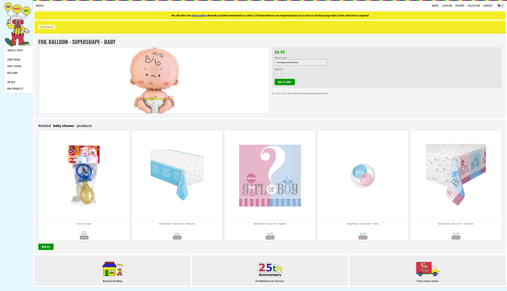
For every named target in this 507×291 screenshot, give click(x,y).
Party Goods (14, 66)
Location (447, 5)
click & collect (199, 15)
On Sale (11, 82)
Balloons (12, 72)
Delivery (459, 5)
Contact (488, 5)
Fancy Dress (13, 59)
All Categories (46, 26)
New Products (15, 88)
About (435, 5)
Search (40, 5)
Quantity (279, 69)
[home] (17, 46)
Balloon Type (281, 57)
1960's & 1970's (15, 50)
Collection (474, 5)
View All (46, 246)
